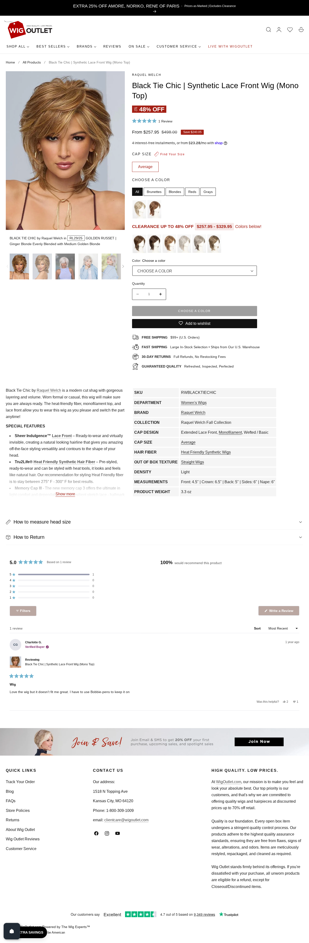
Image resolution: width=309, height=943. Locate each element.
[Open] (12, 931)
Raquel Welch (146, 75)
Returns (12, 820)
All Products (32, 62)
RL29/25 (76, 238)
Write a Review (282, 612)
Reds (192, 191)
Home (10, 62)
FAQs (10, 801)
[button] (268, 29)
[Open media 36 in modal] (115, 80)
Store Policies (18, 810)
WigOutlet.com (228, 782)
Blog (10, 791)
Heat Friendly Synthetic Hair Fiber (64, 462)
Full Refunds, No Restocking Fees (184, 356)
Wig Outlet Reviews (23, 839)
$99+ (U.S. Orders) (171, 337)
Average (188, 442)
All (137, 191)
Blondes (175, 191)
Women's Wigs (194, 403)
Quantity (138, 283)
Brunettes (154, 191)
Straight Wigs (192, 462)
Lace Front (62, 436)
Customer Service (21, 849)
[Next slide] (123, 266)
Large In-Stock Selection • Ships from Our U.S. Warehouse (201, 347)
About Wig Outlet (20, 830)
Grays (208, 191)
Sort (258, 628)
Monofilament (230, 432)
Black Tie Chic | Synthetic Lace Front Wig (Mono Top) (59, 664)
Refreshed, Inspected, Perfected (188, 366)
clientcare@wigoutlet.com (126, 820)
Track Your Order (20, 782)
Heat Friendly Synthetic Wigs (206, 452)
